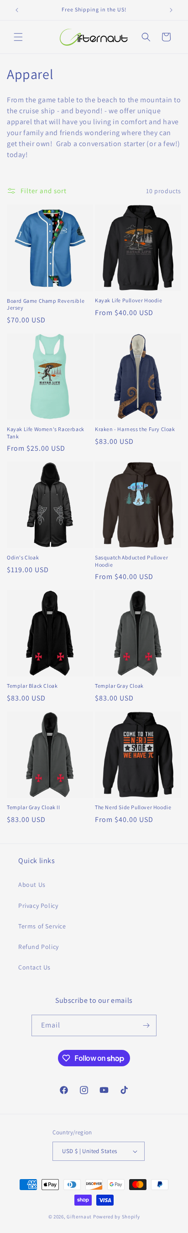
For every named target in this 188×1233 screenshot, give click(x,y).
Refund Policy (38, 947)
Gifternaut (79, 1216)
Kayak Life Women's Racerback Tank (45, 433)
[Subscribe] (146, 1025)
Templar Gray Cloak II (33, 807)
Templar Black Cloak (32, 685)
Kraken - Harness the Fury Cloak (135, 429)
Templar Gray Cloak (119, 685)
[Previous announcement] (17, 10)
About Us (32, 884)
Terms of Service (42, 926)
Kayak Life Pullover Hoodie (128, 300)
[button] (18, 37)
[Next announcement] (171, 10)
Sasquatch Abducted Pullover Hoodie (131, 561)
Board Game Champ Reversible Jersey (45, 304)
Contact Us (34, 967)
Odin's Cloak (23, 557)
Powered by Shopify (116, 1216)
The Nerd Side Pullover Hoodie (133, 807)
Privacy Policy (38, 905)
